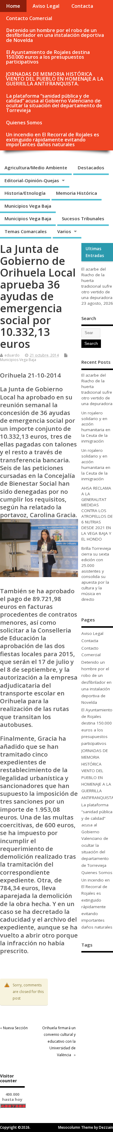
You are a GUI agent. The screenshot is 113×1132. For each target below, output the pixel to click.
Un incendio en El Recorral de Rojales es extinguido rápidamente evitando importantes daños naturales (52, 139)
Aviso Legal (46, 6)
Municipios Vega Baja (28, 206)
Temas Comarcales (26, 231)
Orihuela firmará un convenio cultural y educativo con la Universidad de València (59, 1041)
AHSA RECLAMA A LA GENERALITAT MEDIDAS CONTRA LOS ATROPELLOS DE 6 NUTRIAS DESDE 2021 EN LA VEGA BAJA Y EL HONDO (97, 513)
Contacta (82, 6)
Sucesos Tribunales (83, 218)
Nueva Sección (15, 1027)
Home (13, 6)
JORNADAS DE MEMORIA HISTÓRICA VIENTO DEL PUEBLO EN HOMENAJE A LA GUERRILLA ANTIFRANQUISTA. (54, 79)
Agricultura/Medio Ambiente (36, 167)
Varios (64, 231)
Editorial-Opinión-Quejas (32, 180)
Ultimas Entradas (95, 252)
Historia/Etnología (25, 193)
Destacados (91, 167)
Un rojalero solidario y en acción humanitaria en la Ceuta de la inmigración (95, 427)
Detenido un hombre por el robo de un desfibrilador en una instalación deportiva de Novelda (55, 35)
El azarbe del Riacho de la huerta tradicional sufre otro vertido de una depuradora (96, 283)
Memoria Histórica (76, 193)
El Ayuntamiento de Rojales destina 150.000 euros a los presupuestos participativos (48, 57)
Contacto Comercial (29, 18)
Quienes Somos (24, 122)
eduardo (12, 355)
